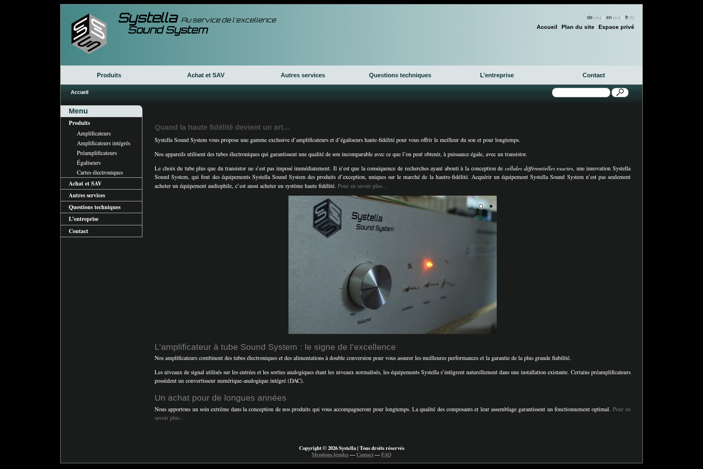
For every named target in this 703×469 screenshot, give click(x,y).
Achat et (206, 75)
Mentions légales (330, 454)
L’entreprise (497, 75)
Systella (197, 19)
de (590, 17)
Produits (109, 75)
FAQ (386, 454)
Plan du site (577, 27)
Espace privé (616, 27)
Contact (594, 75)
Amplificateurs (94, 133)
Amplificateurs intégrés (103, 143)
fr (626, 17)
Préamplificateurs (97, 153)
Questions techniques (400, 75)
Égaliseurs (88, 162)
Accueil (547, 27)
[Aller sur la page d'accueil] (89, 33)
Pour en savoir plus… (363, 186)
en (609, 17)
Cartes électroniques (100, 172)
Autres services (303, 75)
